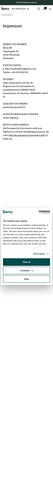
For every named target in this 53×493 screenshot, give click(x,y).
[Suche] (39, 9)
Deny (26, 279)
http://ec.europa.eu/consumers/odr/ (27, 135)
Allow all (26, 262)
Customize (25, 270)
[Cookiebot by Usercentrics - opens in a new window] (39, 212)
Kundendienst (7, 15)
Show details (39, 254)
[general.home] (5, 9)
